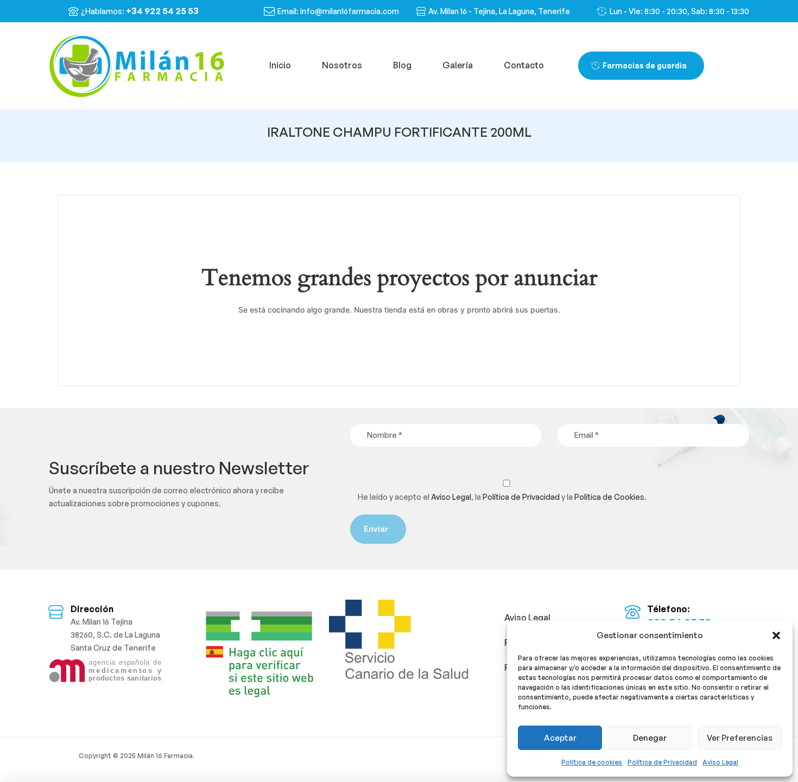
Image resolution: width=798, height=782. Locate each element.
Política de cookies (591, 762)
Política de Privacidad (662, 762)
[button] (776, 635)
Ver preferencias (739, 738)
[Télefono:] (632, 612)
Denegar (650, 738)
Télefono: (668, 608)
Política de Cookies (609, 496)
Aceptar (560, 738)
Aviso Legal (720, 762)
